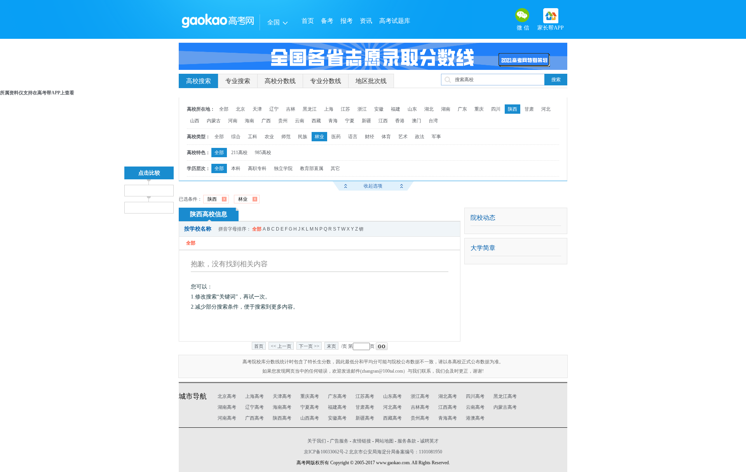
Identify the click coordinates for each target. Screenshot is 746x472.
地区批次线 (371, 81)
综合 (236, 136)
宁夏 (349, 120)
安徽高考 (337, 418)
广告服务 (339, 441)
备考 (327, 20)
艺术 (403, 136)
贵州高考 (420, 418)
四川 (495, 109)
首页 (308, 20)
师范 (286, 136)
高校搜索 (198, 81)
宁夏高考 (309, 407)
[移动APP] (550, 15)
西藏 (316, 120)
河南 (232, 120)
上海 (328, 109)
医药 (336, 136)
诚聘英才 (429, 441)
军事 (436, 136)
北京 (240, 109)
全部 (223, 109)
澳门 (416, 120)
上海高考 (254, 396)
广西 (266, 120)
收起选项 (373, 186)
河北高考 (392, 407)
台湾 (433, 120)
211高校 (239, 152)
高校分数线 (280, 81)
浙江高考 (420, 396)
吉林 (290, 109)
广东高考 (337, 396)
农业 (269, 136)
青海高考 (447, 418)
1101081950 (430, 452)
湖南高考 (227, 407)
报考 (346, 20)
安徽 (378, 109)
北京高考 (227, 396)
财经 (369, 136)
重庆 (479, 109)
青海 (333, 120)
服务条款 (406, 441)
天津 (257, 109)
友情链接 (361, 441)
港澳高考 (475, 418)
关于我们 (316, 441)
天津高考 (282, 396)
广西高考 (254, 418)
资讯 (366, 20)
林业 (319, 136)
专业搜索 (237, 81)
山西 (194, 120)
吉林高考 (420, 407)
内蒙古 (214, 120)
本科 (236, 168)
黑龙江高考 (505, 396)
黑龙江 (310, 109)
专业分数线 (325, 81)
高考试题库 (394, 20)
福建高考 (337, 407)
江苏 (345, 109)
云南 (299, 120)
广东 (462, 109)
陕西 (512, 109)
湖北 (429, 109)
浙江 (362, 109)
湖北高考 (447, 396)
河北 (546, 109)
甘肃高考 (365, 407)
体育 (386, 136)
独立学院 (283, 168)
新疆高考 (365, 418)
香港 (399, 120)
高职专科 (257, 168)
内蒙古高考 (505, 407)
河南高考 (227, 418)
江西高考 (447, 407)
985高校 (263, 152)
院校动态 (483, 217)
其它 (335, 168)
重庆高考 (309, 396)
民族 (302, 136)
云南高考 (475, 407)
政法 (419, 136)
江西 (383, 120)
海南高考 (282, 407)
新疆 (366, 120)
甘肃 (529, 109)
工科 (252, 136)
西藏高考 (392, 418)
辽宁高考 (254, 407)
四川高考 (475, 396)
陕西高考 (282, 418)
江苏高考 (365, 396)
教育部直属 (311, 168)
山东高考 (392, 396)
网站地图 (384, 441)
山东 (412, 109)
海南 (249, 120)
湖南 (445, 109)
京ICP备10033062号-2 (326, 452)
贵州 (283, 120)
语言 (352, 136)
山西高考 (309, 418)
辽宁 (274, 109)
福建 (395, 109)
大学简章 (483, 248)
